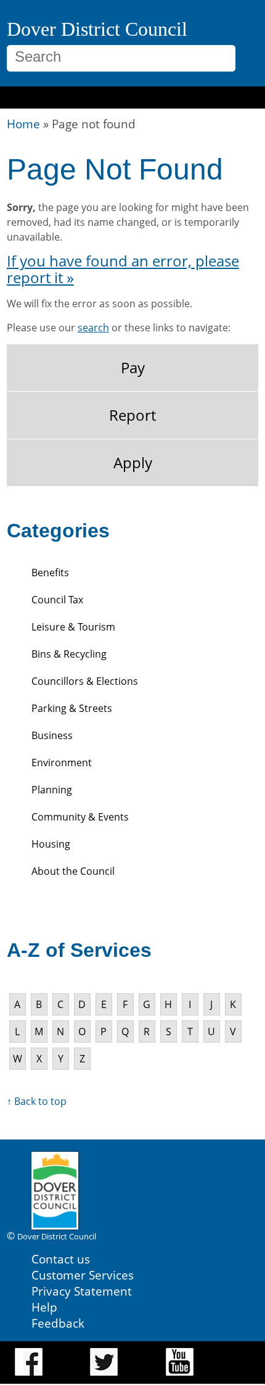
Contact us (60, 1259)
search (93, 327)
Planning (51, 789)
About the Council (73, 871)
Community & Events (80, 817)
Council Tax (57, 599)
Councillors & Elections (84, 681)
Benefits (50, 572)
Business (52, 735)
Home (23, 123)
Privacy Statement (81, 1291)
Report (132, 415)
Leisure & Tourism (73, 627)
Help (44, 1307)
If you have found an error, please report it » (123, 268)
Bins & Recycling (69, 654)
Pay (133, 367)
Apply (132, 462)
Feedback (57, 1323)
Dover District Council (97, 29)
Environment (61, 762)
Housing (50, 844)
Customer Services (82, 1275)
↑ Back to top (37, 1101)
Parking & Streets (71, 708)
